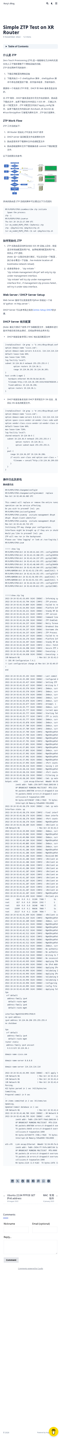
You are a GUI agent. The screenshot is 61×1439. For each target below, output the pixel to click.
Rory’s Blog (9, 3)
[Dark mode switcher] (52, 3)
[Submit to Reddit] (23, 1181)
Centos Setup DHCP (42, 309)
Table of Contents (18, 46)
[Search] (47, 3)
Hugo (48, 1432)
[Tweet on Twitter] (18, 1181)
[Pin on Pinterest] (28, 1181)
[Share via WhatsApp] (43, 1181)
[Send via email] (38, 1181)
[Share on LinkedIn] (12, 1181)
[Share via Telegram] (49, 1181)
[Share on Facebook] (33, 1181)
